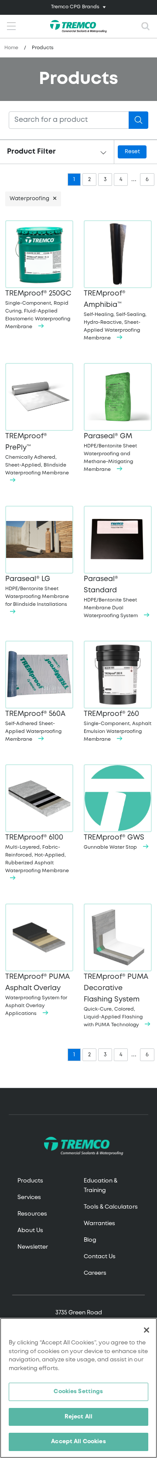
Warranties (99, 1223)
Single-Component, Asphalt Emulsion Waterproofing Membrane (117, 726)
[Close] (146, 1330)
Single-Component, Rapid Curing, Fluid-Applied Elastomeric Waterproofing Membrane (38, 309)
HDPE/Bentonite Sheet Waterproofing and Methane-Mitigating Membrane (110, 452)
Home (11, 48)
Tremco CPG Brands (75, 7)
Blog (90, 1240)
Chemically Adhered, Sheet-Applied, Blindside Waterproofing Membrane (37, 454)
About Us (30, 1230)
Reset (132, 151)
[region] (78, 1388)
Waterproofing (29, 198)
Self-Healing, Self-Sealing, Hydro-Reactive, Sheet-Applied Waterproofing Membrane (115, 315)
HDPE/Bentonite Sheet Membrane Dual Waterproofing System (111, 597)
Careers (95, 1273)
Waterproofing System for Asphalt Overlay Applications (37, 995)
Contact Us (100, 1256)
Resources (32, 1214)
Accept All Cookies (78, 1441)
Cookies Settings (78, 1391)
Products (30, 1181)
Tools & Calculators (111, 1207)
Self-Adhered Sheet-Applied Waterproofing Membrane (35, 726)
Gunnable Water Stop (114, 842)
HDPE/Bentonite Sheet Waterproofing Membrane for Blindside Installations (37, 591)
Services (29, 1197)
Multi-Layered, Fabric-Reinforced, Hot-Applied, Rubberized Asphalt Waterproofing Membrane (37, 853)
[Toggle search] (146, 27)
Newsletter (32, 1247)
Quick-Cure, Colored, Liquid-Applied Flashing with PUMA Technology (116, 1000)
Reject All (78, 1416)
